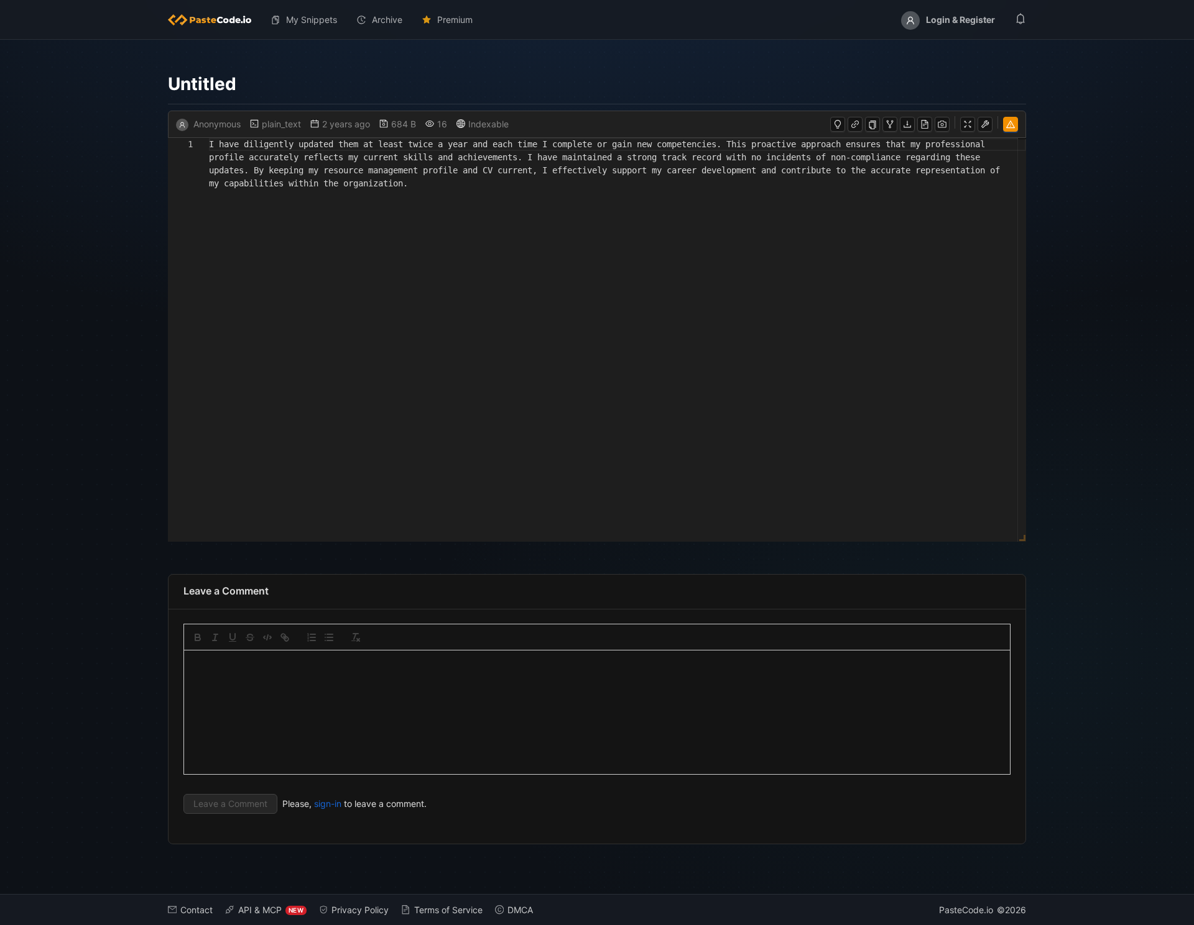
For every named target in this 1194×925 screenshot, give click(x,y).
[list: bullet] (329, 637)
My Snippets (311, 19)
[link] (285, 637)
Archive (387, 19)
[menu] (597, 20)
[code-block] (267, 637)
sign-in (327, 803)
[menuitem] (214, 20)
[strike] (250, 637)
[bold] (197, 637)
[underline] (232, 637)
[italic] (215, 637)
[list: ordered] (311, 637)
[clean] (355, 637)
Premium (455, 19)
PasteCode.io (966, 909)
